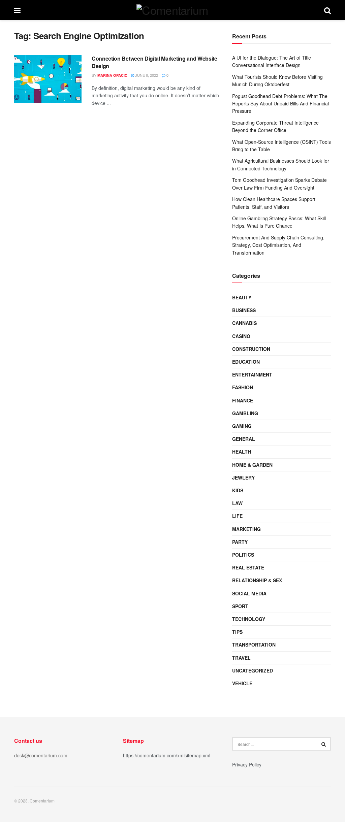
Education (246, 361)
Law (237, 503)
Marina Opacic (112, 75)
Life (237, 516)
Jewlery (243, 477)
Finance (242, 400)
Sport (240, 606)
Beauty (241, 297)
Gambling (245, 413)
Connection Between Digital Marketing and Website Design (154, 62)
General (243, 438)
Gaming (242, 426)
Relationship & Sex (257, 580)
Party (240, 541)
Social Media (249, 593)
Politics (243, 554)
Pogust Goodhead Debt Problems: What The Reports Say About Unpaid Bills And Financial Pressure (280, 103)
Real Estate (248, 567)
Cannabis (244, 323)
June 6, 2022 (146, 75)
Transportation (254, 644)
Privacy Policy (246, 764)
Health (241, 451)
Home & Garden (252, 464)
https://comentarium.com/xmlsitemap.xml (166, 755)
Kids (237, 490)
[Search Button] (324, 744)
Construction (251, 349)
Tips (237, 631)
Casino (241, 336)
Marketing (246, 529)
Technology (248, 619)
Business (244, 310)
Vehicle (242, 683)
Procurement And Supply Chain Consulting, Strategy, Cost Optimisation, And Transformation (278, 245)
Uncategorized (252, 670)
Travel (241, 657)
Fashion (242, 387)
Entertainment (252, 374)
